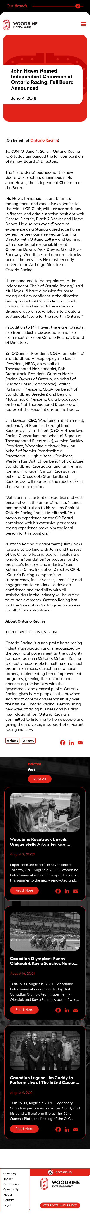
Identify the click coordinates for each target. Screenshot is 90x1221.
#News (12, 740)
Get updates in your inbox (60, 1205)
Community (11, 1189)
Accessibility (63, 1172)
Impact (8, 1179)
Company (9, 1173)
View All (39, 779)
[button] (81, 24)
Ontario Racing (44, 140)
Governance (11, 1184)
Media (7, 1194)
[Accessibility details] (50, 1172)
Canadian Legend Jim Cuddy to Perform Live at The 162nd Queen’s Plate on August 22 (44, 1080)
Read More (24, 890)
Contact (8, 1200)
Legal (7, 1205)
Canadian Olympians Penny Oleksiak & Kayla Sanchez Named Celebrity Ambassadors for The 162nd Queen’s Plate (43, 961)
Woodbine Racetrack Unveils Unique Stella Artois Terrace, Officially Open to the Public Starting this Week (38, 842)
